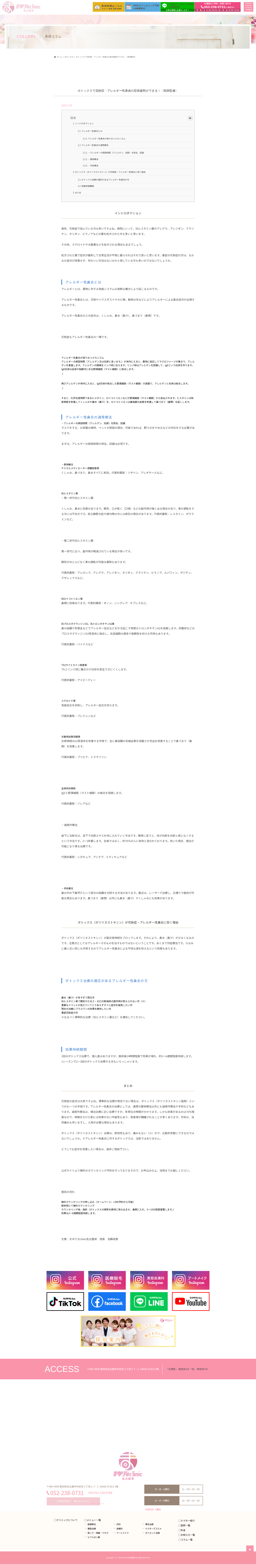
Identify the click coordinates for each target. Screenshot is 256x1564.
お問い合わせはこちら (73, 1501)
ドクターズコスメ (153, 1528)
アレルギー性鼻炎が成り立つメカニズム (106, 138)
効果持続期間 (87, 186)
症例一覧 (185, 1525)
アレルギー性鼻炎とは (91, 130)
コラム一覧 (187, 1539)
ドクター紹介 (188, 1520)
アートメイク (122, 1532)
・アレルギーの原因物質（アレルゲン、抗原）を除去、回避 (116, 152)
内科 (118, 1524)
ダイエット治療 (152, 1532)
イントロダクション (84, 123)
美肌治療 (92, 1528)
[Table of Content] (190, 118)
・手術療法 (93, 165)
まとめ (78, 192)
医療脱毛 (92, 1524)
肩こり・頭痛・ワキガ (98, 1532)
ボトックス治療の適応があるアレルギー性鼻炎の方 (105, 179)
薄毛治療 (149, 1524)
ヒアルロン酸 (94, 1537)
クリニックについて (67, 1520)
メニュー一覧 (94, 1520)
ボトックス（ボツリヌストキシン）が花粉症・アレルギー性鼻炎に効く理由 (110, 171)
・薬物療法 (93, 159)
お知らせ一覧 (188, 1535)
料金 (183, 1530)
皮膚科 (119, 1528)
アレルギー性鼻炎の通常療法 (94, 145)
